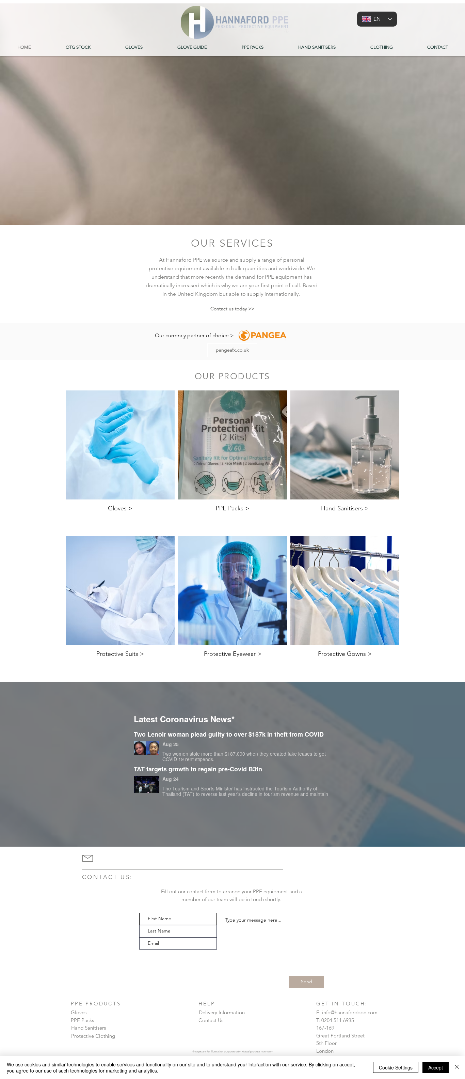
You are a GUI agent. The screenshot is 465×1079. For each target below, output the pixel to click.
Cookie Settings (396, 1067)
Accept (435, 1067)
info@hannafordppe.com (350, 1012)
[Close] (457, 1067)
